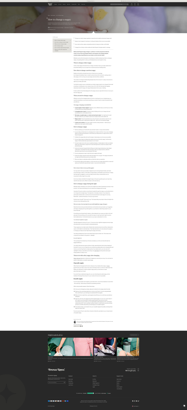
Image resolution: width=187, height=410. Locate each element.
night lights (96, 250)
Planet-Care (95, 381)
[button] (138, 4)
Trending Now (71, 383)
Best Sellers (71, 381)
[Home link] (50, 4)
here (108, 120)
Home (49, 15)
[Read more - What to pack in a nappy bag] (96, 354)
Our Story (94, 379)
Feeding (55, 4)
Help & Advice (119, 379)
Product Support (119, 386)
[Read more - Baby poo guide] (50, 354)
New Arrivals (71, 379)
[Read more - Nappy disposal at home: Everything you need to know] (119, 354)
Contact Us (118, 381)
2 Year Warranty (119, 388)
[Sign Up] (64, 382)
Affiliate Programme (96, 383)
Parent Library (53, 15)
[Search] (127, 4)
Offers (79, 4)
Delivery (118, 383)
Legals (94, 386)
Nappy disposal (77, 258)
